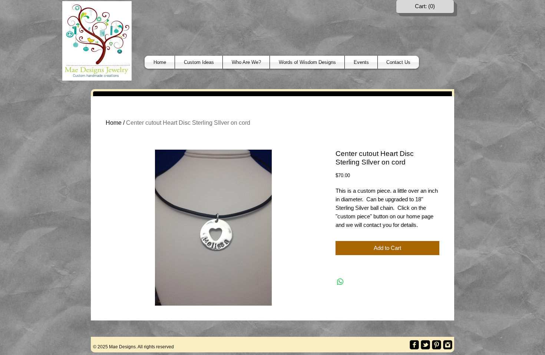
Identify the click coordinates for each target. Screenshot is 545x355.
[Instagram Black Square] (447, 344)
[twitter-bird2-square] (425, 344)
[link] (425, 6)
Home (114, 123)
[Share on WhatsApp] (340, 281)
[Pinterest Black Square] (436, 344)
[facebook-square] (414, 344)
